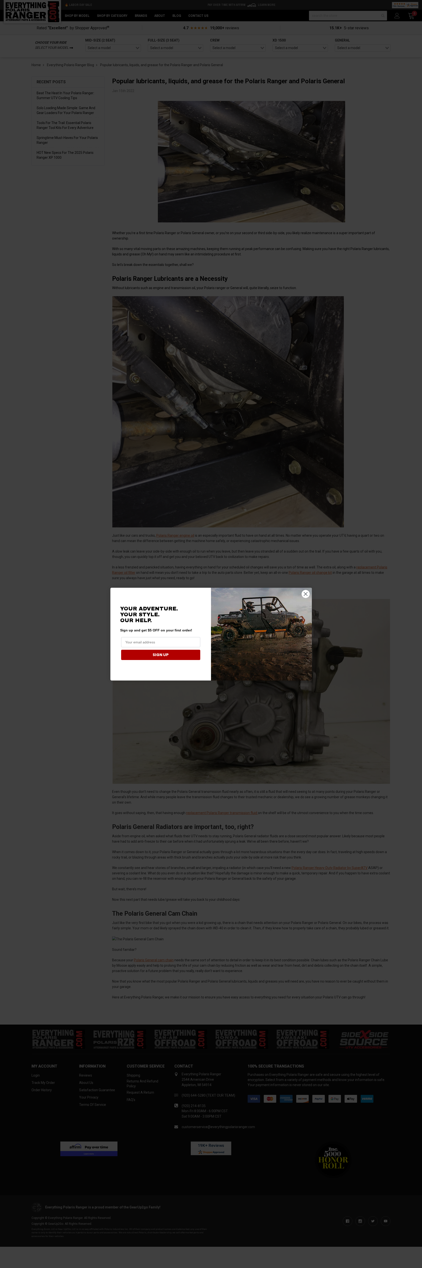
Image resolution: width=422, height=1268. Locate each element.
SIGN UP (161, 655)
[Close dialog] (305, 594)
